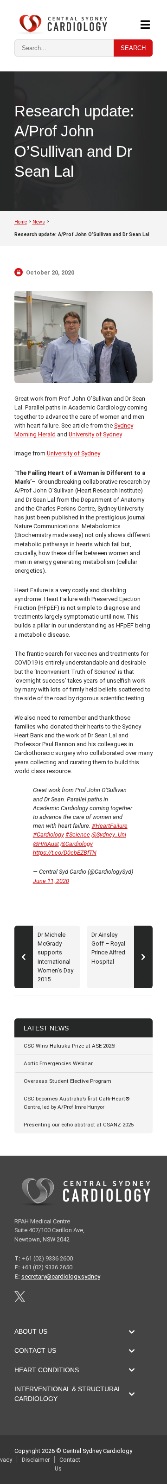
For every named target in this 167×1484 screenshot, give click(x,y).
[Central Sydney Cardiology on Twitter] (19, 1300)
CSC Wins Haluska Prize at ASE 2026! (70, 1046)
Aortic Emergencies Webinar (58, 1063)
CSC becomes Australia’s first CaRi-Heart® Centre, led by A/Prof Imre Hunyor (76, 1102)
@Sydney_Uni (108, 834)
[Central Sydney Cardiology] (60, 25)
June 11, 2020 (51, 880)
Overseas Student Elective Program (67, 1081)
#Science (77, 834)
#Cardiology (48, 834)
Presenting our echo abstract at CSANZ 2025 (79, 1124)
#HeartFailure (110, 825)
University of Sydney (95, 434)
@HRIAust (46, 843)
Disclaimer (36, 1459)
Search (133, 48)
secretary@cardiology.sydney (60, 1276)
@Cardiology (76, 843)
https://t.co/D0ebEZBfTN (64, 852)
